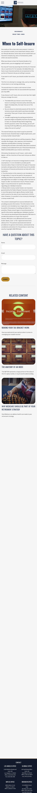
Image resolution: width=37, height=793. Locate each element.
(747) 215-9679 (28, 774)
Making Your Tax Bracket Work (15, 327)
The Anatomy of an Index (12, 366)
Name (3, 242)
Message (3, 263)
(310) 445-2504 (12, 775)
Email (3, 253)
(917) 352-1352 (28, 790)
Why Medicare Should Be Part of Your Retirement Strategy (18, 408)
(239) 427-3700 (12, 788)
